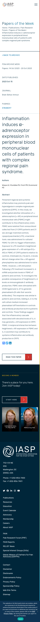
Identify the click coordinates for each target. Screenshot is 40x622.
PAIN (5, 534)
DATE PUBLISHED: (10, 77)
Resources (7, 502)
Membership (8, 519)
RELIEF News (8, 546)
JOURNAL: (6, 91)
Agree (20, 619)
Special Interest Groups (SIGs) (16, 551)
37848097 (6, 108)
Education (7, 506)
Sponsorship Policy (11, 586)
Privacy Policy (9, 582)
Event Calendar (9, 511)
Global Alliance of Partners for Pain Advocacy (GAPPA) (18, 556)
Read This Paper (13, 357)
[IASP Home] (8, 4)
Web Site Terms (9, 590)
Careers (6, 523)
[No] (37, 611)
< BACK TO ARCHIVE (11, 55)
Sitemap (6, 595)
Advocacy (7, 515)
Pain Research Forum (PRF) (15, 538)
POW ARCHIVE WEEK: (11, 64)
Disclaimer (7, 569)
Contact (6, 565)
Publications (8, 498)
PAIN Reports (9, 542)
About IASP (8, 527)
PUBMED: (6, 104)
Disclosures (8, 573)
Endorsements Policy (12, 578)
